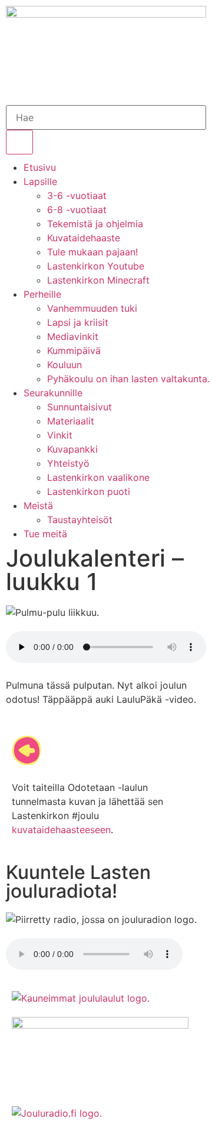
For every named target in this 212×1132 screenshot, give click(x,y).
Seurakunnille (53, 393)
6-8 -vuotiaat (77, 209)
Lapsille (40, 181)
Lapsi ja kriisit (77, 322)
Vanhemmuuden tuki (92, 308)
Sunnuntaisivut (79, 407)
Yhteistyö (68, 463)
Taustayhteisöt (79, 519)
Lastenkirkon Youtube (95, 266)
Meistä (38, 505)
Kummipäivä (74, 350)
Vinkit (59, 435)
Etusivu (40, 167)
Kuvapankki (72, 449)
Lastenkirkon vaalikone (98, 477)
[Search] (19, 142)
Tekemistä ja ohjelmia (95, 224)
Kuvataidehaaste (83, 238)
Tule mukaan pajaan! (92, 252)
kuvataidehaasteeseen (61, 829)
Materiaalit (70, 421)
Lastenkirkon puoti (88, 491)
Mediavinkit (72, 336)
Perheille (42, 294)
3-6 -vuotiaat (77, 195)
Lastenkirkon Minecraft (98, 280)
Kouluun (64, 364)
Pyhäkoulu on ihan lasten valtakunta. (128, 379)
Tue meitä (45, 534)
